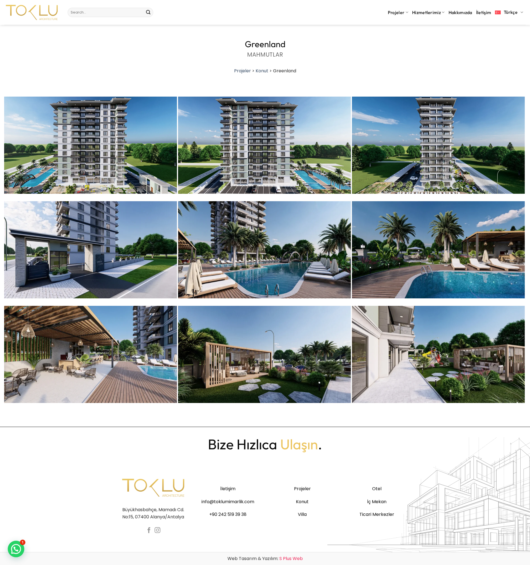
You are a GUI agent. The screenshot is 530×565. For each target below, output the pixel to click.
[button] (16, 549)
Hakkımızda (460, 12)
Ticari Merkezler (376, 514)
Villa (302, 514)
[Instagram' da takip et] (157, 530)
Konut (262, 71)
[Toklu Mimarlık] (31, 12)
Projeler (396, 12)
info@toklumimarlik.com (228, 501)
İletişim (483, 12)
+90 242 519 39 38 (228, 514)
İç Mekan (376, 501)
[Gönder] (148, 12)
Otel (376, 489)
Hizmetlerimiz (426, 12)
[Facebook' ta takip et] (149, 530)
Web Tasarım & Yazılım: (265, 558)
